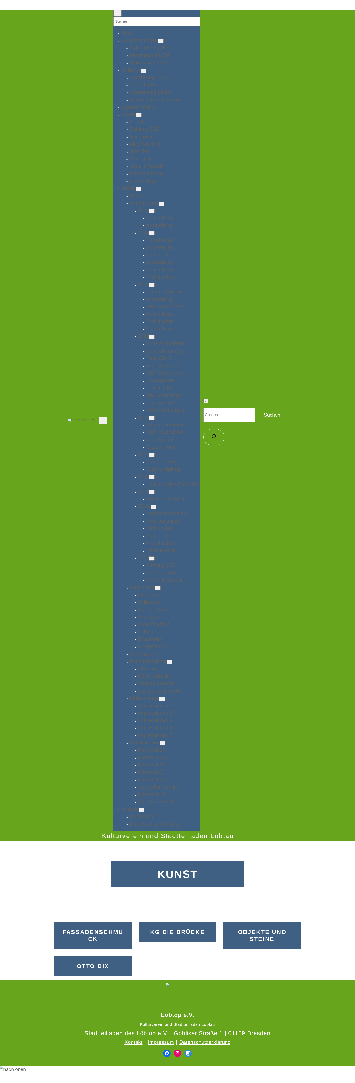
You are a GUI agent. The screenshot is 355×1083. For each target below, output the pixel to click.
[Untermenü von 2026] (152, 211)
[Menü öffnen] (103, 420)
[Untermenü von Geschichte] (158, 588)
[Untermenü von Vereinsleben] (161, 204)
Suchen (272, 415)
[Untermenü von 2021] (152, 455)
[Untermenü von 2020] (152, 477)
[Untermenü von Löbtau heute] (162, 699)
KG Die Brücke (177, 932)
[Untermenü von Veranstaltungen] (161, 41)
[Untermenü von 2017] (152, 558)
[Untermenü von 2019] (152, 492)
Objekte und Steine (262, 935)
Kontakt (133, 1042)
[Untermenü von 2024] (152, 285)
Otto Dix (93, 966)
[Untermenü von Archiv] (138, 189)
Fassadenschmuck (93, 935)
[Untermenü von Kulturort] (143, 71)
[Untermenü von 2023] (152, 337)
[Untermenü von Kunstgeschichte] (169, 662)
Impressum (161, 1042)
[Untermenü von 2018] (153, 507)
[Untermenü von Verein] (139, 115)
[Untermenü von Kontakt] (141, 810)
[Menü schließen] (117, 13)
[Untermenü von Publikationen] (162, 743)
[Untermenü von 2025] (152, 233)
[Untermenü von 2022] (152, 418)
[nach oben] (177, 1069)
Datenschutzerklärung (205, 1042)
